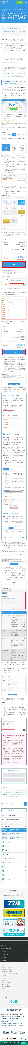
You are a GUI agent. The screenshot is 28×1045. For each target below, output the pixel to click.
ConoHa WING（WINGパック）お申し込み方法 (14, 73)
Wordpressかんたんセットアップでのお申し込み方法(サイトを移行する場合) (14, 795)
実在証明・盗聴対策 (4, 1021)
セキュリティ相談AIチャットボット (7, 1020)
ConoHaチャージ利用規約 (7, 969)
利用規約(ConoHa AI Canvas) (7, 975)
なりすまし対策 (20, 1025)
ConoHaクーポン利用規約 (7, 971)
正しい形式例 (7, 672)
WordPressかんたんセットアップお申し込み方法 (14, 32)
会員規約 (3, 965)
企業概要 (3, 995)
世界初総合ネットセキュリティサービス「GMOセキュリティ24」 (13, 1016)
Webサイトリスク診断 (14, 1018)
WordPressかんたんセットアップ (8, 8)
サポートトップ (3, 6)
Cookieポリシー (5, 993)
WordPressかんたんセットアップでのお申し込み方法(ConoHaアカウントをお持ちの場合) (14, 791)
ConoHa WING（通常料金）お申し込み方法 (13, 76)
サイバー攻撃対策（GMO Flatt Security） (8, 1025)
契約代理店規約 (5, 980)
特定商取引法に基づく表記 (7, 982)
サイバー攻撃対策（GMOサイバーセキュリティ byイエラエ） (12, 1023)
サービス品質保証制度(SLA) (7, 986)
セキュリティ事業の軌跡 (5, 1027)
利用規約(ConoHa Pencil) (7, 978)
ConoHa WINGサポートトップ (13, 6)
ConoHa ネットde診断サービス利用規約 (9, 973)
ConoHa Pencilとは (8, 172)
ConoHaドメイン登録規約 (7, 967)
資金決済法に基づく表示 (6, 984)
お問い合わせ (4, 988)
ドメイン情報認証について (10, 762)
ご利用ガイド (22, 6)
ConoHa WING (7, 93)
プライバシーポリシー (6, 991)
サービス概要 (4, 997)
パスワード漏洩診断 (4, 1018)
